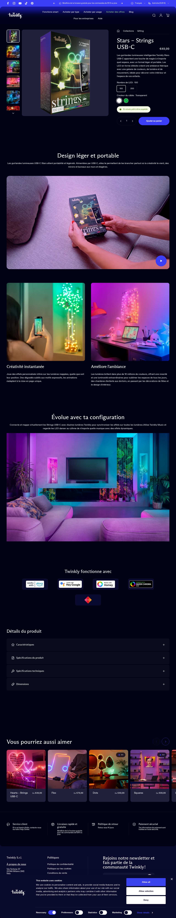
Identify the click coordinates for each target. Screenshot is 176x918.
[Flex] (67, 769)
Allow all (146, 882)
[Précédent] (54, 3)
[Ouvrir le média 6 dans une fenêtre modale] (65, 73)
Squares (138, 793)
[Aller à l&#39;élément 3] (13, 81)
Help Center (107, 3)
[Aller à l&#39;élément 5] (13, 112)
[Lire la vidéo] (88, 222)
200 (132, 89)
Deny (146, 900)
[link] (46, 322)
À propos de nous (16, 864)
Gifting (140, 31)
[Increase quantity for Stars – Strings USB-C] (133, 121)
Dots (95, 793)
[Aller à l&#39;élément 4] (13, 97)
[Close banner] (172, 879)
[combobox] (138, 3)
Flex (54, 793)
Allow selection (146, 891)
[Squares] (149, 769)
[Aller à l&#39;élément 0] (13, 36)
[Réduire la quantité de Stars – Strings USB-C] (120, 121)
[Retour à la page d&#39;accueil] (118, 31)
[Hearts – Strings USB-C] (26, 769)
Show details (143, 912)
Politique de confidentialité (60, 864)
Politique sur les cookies (59, 869)
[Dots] (108, 769)
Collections (128, 31)
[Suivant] (122, 3)
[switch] (79, 912)
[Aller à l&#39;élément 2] (13, 66)
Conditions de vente (57, 873)
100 (121, 89)
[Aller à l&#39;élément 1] (13, 51)
